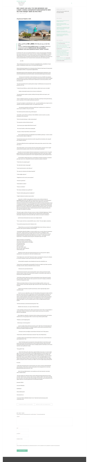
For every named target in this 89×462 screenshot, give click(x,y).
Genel (18, 13)
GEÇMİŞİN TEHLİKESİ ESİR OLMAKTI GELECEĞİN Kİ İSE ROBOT (64, 31)
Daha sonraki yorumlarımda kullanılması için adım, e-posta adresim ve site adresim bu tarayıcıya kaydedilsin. (38, 445)
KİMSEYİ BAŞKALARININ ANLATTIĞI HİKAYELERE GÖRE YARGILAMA (63, 24)
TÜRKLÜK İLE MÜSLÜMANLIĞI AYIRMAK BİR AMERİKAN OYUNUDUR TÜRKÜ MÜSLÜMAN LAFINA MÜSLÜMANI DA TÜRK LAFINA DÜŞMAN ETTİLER (63, 53)
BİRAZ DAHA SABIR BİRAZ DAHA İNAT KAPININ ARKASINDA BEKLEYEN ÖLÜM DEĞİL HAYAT (63, 46)
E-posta (18, 433)
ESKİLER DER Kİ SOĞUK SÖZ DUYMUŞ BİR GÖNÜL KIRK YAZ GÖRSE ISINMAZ (63, 35)
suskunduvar (23, 13)
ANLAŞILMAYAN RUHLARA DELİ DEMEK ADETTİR (63, 21)
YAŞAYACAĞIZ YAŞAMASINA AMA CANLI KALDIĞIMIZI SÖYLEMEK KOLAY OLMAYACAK (63, 28)
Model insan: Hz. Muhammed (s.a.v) (64, 59)
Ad (17, 428)
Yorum (18, 416)
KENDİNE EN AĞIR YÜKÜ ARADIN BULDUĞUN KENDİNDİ (44, 404)
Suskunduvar (21, 1)
